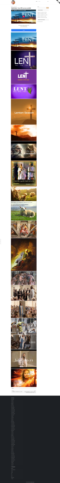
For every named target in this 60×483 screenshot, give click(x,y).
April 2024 (12, 435)
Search (38, 6)
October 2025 (12, 412)
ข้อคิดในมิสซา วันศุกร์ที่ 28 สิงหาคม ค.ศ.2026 (42, 13)
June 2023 (12, 448)
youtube (13, 388)
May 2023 (12, 449)
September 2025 (13, 413)
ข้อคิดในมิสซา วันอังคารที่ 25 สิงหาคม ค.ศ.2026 (42, 17)
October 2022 (12, 458)
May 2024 (12, 434)
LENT (11, 473)
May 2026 (12, 403)
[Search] (48, 1)
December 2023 (13, 440)
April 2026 (12, 404)
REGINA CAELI (12, 477)
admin (12, 6)
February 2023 (12, 453)
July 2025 (12, 416)
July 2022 (12, 462)
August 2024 (12, 430)
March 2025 (12, 421)
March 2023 (12, 452)
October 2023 (12, 443)
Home (36, 1)
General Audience (13, 469)
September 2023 (13, 444)
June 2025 (12, 417)
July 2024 (12, 431)
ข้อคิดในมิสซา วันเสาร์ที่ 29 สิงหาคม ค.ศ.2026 (42, 12)
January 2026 (12, 408)
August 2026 (12, 399)
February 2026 (12, 407)
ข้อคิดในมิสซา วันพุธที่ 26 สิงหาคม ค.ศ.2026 (42, 16)
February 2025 (12, 422)
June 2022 (12, 463)
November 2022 (13, 457)
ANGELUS (12, 468)
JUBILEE (12, 472)
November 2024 (13, 426)
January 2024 (12, 439)
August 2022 (12, 461)
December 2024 (13, 425)
